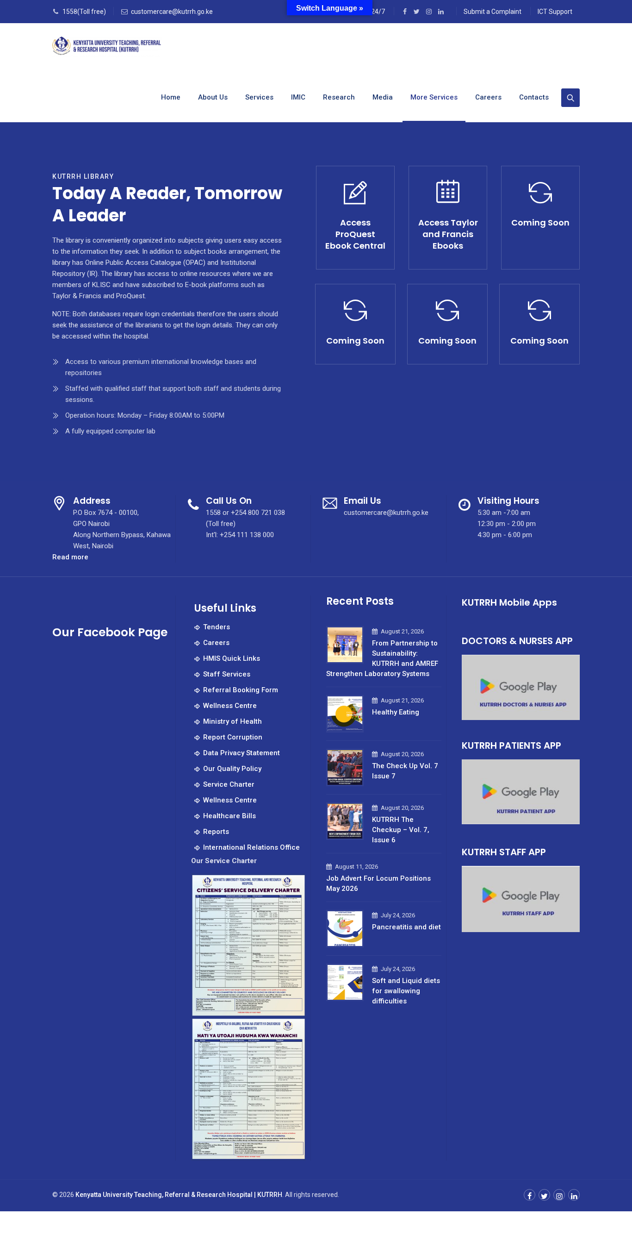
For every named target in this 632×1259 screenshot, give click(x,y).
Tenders (216, 627)
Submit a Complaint (492, 11)
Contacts (534, 97)
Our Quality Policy (232, 768)
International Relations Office (251, 847)
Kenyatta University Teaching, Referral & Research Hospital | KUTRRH (178, 1194)
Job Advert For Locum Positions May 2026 (378, 883)
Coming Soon (540, 222)
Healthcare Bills (229, 816)
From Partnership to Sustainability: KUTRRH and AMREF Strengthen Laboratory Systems (382, 658)
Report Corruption (232, 737)
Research (339, 97)
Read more (70, 557)
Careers (488, 97)
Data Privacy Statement (241, 753)
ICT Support (555, 11)
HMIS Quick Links (231, 658)
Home (170, 97)
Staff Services (226, 674)
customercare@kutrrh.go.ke (172, 11)
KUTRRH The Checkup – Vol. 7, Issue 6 (400, 829)
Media (382, 97)
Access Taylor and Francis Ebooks (448, 234)
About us (213, 97)
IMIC (298, 97)
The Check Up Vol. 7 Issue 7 (405, 771)
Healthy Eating (395, 712)
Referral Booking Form (240, 690)
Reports (216, 831)
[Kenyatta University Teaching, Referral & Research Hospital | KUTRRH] (107, 48)
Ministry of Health (232, 721)
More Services (434, 97)
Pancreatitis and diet (406, 927)
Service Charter (228, 784)
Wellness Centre (230, 706)
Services (259, 97)
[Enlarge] (293, 885)
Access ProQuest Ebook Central (355, 234)
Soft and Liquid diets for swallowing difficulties (406, 991)
